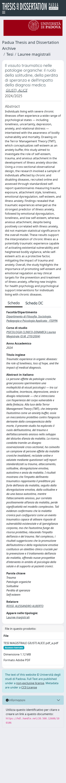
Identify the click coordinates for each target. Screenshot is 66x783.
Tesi (9, 54)
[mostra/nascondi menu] (3, 12)
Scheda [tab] (14, 303)
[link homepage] (31, 6)
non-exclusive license (30, 683)
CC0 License (29, 687)
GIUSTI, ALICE (16, 90)
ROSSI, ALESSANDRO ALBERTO (24, 606)
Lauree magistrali (34, 54)
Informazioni (17, 700)
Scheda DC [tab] (34, 303)
